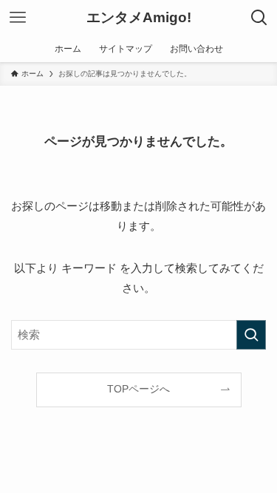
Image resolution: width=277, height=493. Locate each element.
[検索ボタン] (259, 17)
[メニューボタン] (17, 17)
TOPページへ (138, 389)
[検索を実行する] (251, 335)
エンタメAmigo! (138, 18)
